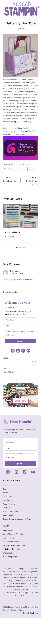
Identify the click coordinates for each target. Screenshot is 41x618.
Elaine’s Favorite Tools (11, 541)
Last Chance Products (11, 549)
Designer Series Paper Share (14, 545)
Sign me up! (20, 341)
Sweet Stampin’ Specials (13, 534)
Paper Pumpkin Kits (10, 556)
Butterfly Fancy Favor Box (32, 180)
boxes (14, 164)
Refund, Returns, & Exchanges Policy (17, 519)
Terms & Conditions (30, 613)
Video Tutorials (9, 504)
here (17, 134)
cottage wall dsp (25, 164)
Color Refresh (12, 232)
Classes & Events (9, 496)
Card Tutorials (8, 538)
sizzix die (31, 169)
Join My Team (8, 500)
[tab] (16, 247)
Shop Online (7, 530)
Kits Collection (8, 553)
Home (5, 485)
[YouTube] (33, 472)
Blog (4, 489)
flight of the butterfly (10, 169)
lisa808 (13, 271)
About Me (6, 507)
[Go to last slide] (7, 225)
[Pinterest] (24, 472)
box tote (7, 164)
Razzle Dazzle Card (10, 179)
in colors (23, 169)
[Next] (34, 225)
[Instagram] (16, 472)
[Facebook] (8, 472)
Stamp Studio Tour (10, 511)
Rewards (6, 492)
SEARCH (6, 358)
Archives (6, 368)
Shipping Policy (9, 515)
